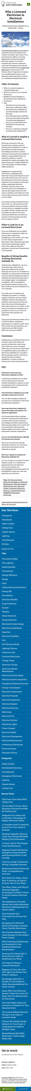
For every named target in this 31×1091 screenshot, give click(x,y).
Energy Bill (7, 591)
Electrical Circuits (10, 664)
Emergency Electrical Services (15, 683)
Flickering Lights (9, 724)
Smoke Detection (9, 620)
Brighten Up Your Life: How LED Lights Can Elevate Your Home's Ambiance (14, 972)
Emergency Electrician (12, 776)
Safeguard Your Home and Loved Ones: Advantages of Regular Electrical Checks (14, 818)
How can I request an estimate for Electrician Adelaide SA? (17, 130)
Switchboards (8, 540)
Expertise (6, 632)
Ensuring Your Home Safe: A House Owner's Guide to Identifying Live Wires (14, 956)
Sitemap (4, 1081)
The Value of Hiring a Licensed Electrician (11, 964)
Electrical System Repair (13, 675)
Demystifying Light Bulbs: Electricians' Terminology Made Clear (13, 1036)
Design (5, 579)
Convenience (7, 571)
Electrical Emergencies (12, 736)
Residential (7, 519)
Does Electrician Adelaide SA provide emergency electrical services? (16, 111)
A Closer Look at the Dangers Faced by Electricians (15, 844)
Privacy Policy (23, 1079)
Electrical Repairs (20, 484)
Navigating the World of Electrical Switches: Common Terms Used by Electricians (15, 925)
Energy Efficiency (9, 575)
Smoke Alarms (8, 532)
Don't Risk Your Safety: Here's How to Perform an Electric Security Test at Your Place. (15, 880)
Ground (5, 607)
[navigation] (28, 4)
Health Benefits (8, 567)
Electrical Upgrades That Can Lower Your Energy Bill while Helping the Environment (15, 836)
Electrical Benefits (10, 599)
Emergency (7, 515)
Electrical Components (12, 691)
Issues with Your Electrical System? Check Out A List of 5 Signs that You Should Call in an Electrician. (15, 995)
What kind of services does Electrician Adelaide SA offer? (16, 106)
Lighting (5, 536)
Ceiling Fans (7, 527)
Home (25, 1081)
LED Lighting (7, 563)
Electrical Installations (11, 482)
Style (4, 583)
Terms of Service (13, 1079)
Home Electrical (9, 616)
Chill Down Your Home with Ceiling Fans (14, 800)
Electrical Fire (8, 716)
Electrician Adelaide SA (8, 1077)
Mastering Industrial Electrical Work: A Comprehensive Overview (15, 871)
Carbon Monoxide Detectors (14, 587)
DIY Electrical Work (15, 480)
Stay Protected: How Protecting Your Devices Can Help (14, 916)
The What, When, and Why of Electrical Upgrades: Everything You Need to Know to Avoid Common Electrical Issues (15, 892)
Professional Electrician (12, 744)
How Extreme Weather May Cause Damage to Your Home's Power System (15, 935)
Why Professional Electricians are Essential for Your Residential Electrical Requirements (15, 945)
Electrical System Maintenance (9, 670)
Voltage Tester (8, 660)
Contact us (5, 549)
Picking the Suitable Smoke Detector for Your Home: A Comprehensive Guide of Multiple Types (14, 1025)
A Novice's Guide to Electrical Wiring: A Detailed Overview (15, 863)
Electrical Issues (9, 748)
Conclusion (8, 101)
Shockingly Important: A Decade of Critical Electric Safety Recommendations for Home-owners (15, 983)
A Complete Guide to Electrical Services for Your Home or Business (15, 827)
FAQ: (5, 103)
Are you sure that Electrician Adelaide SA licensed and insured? (16, 124)
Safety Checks (8, 523)
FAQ (4, 640)
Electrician (6, 712)
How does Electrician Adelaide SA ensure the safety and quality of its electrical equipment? (17, 118)
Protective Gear (8, 652)
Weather (5, 611)
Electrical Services (10, 486)
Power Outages (8, 728)
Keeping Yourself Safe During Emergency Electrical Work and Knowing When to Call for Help (14, 854)
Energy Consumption (11, 687)
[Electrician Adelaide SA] (11, 6)
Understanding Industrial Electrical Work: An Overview (15, 503)
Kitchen (5, 544)
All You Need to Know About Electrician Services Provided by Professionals (15, 808)
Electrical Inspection (11, 700)
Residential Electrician (12, 768)
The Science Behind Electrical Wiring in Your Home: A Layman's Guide (15, 1015)
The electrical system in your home (14, 50)
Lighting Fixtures (9, 648)
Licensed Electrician (17, 491)
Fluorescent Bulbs (10, 559)
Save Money (7, 595)
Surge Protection (9, 603)
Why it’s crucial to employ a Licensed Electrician (14, 89)
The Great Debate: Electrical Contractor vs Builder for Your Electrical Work (15, 1005)
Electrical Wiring (9, 752)
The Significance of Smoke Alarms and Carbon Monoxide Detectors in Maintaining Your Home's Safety (15, 905)
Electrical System (9, 720)
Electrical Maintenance (12, 740)
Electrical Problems (10, 636)
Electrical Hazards (10, 695)
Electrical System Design (13, 624)
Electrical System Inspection (14, 679)
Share (21, 28)
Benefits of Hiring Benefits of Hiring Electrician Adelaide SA (15, 98)
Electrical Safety (9, 732)
